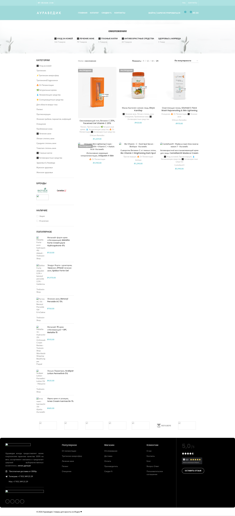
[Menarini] (163, 425)
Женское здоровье (44, 172)
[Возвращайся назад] (105, 31)
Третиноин (41, 70)
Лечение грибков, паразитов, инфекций (53, 119)
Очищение (41, 124)
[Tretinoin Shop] (71, 425)
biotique (138, 160)
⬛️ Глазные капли (44, 153)
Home (80, 61)
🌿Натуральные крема (46, 90)
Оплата (107, 461)
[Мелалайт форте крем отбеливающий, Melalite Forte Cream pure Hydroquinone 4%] (40, 248)
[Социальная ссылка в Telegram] (177, 3)
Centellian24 (179, 165)
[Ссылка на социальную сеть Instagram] (168, 3)
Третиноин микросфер (72, 456)
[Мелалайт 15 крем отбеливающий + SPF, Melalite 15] (40, 345)
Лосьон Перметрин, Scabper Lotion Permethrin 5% (60, 372)
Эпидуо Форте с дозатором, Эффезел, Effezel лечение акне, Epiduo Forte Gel (59, 268)
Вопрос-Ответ (153, 466)
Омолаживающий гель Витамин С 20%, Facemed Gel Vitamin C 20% (97, 122)
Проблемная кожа (44, 129)
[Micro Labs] (140, 425)
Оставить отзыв (193, 471)
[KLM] (187, 425)
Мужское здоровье (44, 167)
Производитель (111, 466)
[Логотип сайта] (49, 12)
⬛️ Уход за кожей (43, 66)
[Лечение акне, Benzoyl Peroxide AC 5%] (40, 310)
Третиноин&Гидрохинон (47, 80)
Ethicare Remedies (97, 135)
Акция (42, 216)
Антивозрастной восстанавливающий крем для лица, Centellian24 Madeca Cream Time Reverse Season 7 (179, 153)
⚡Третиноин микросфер (47, 75)
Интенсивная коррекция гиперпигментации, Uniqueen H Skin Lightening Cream (97, 156)
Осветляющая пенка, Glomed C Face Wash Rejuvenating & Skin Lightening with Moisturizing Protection (179, 110)
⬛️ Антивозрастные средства (49, 158)
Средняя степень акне (46, 143)
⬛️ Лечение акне (43, 133)
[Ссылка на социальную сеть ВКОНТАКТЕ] (174, 3)
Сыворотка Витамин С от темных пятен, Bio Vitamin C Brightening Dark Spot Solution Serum (138, 153)
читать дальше (24, 465)
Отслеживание (110, 451)
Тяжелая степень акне (46, 148)
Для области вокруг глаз (46, 104)
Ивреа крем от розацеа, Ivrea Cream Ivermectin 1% (60, 400)
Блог (149, 461)
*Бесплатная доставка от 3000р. (23, 471)
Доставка (108, 456)
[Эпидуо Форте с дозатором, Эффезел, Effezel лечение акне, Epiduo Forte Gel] (40, 278)
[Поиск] (142, 13)
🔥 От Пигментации (45, 85)
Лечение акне (68, 461)
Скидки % (108, 471)
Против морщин (43, 114)
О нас (149, 451)
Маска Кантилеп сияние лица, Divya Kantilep (138, 109)
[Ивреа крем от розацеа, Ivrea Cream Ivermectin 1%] (40, 405)
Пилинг (39, 109)
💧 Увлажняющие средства (48, 95)
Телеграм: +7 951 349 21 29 (21, 476)
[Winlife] (48, 425)
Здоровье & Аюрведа (45, 163)
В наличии (44, 221)
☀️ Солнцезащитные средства (49, 99)
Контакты (151, 456)
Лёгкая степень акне (45, 138)
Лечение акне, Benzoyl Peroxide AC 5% (57, 300)
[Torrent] (94, 425)
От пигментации (69, 451)
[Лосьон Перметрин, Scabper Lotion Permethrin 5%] (40, 381)
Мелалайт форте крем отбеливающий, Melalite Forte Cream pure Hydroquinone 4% (58, 241)
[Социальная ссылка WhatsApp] (171, 3)
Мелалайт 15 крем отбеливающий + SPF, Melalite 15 (57, 330)
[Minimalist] (117, 425)
